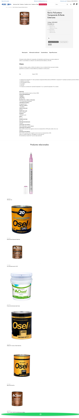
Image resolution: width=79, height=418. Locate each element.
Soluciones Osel (16, 4)
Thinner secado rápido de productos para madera (16, 412)
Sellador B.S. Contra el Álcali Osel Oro (14, 345)
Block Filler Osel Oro (11, 385)
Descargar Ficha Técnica (53, 42)
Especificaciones (53, 52)
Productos (22, 4)
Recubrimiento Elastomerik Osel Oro (13, 239)
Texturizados (10, 7)
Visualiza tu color (27, 4)
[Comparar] (49, 38)
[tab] (25, 52)
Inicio (6, 7)
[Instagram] (51, 44)
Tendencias (34, 4)
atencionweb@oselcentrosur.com (41, 1)
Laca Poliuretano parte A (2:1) (12, 266)
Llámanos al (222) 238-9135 (68, 1)
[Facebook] (49, 44)
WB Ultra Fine (9, 199)
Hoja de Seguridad (63, 42)
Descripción (25, 52)
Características (44, 52)
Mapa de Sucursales (5, 1)
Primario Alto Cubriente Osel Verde (13, 306)
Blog (37, 4)
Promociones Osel (42, 4)
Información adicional (34, 52)
